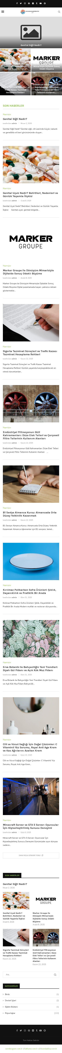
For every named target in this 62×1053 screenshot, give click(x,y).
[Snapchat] (45, 3)
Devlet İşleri (32, 1000)
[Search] (59, 12)
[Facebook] (16, 3)
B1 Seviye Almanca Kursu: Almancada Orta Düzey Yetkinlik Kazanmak (30, 514)
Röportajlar (32, 1013)
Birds (32, 994)
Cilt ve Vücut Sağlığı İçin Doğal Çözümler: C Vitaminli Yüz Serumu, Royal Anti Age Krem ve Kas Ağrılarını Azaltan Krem (30, 747)
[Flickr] (33, 3)
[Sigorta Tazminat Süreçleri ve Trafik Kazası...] (15, 83)
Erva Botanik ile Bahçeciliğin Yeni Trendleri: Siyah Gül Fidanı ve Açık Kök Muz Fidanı (30, 668)
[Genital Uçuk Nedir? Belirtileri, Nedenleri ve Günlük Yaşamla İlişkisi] (31, 164)
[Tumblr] (36, 3)
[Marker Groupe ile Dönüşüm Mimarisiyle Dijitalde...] (46, 60)
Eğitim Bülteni (32, 1006)
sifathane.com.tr (30, 1048)
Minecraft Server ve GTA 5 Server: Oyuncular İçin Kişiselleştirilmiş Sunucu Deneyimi (31, 826)
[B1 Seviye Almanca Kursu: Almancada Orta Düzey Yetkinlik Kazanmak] (31, 484)
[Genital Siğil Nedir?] (31, 32)
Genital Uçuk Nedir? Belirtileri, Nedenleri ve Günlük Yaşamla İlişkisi (15, 66)
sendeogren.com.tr (13, 1048)
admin (14, 123)
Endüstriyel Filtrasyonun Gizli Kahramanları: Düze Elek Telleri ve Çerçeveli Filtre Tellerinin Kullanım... (47, 88)
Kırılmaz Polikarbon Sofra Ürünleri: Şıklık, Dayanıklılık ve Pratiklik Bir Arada (29, 591)
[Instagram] (25, 3)
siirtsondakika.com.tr (47, 1048)
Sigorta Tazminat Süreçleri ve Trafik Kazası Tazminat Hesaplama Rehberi (15, 90)
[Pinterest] (29, 3)
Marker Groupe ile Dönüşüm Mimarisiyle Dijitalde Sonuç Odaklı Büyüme (46, 66)
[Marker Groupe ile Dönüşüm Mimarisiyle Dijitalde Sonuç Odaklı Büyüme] (31, 242)
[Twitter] (21, 3)
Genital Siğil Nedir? (31, 45)
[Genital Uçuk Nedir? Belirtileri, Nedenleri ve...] (15, 60)
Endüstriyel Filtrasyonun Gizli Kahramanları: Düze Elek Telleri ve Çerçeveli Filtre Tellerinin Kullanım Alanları (31, 435)
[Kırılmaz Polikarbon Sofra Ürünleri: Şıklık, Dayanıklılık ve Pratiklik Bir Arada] (31, 561)
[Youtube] (41, 3)
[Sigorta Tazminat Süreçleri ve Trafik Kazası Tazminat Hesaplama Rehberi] (31, 322)
